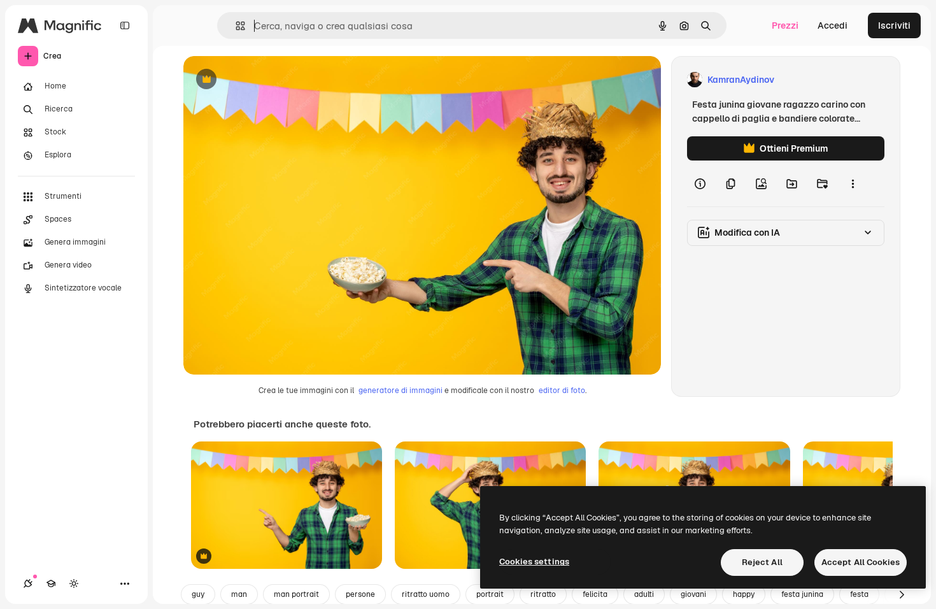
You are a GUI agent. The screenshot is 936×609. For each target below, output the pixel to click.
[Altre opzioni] (852, 183)
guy (198, 594)
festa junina (802, 594)
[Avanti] (901, 594)
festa (859, 594)
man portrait (296, 594)
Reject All (762, 562)
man (239, 594)
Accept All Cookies (860, 562)
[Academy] (51, 583)
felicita (595, 594)
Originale (267, 80)
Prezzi (785, 25)
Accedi (832, 25)
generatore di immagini (400, 390)
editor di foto (562, 390)
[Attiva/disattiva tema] (74, 583)
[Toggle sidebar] (125, 25)
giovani (693, 594)
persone (360, 594)
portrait (490, 594)
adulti (644, 594)
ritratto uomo (426, 594)
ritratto (543, 594)
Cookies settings (534, 561)
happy (744, 594)
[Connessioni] (28, 583)
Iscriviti (894, 25)
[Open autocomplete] (235, 26)
